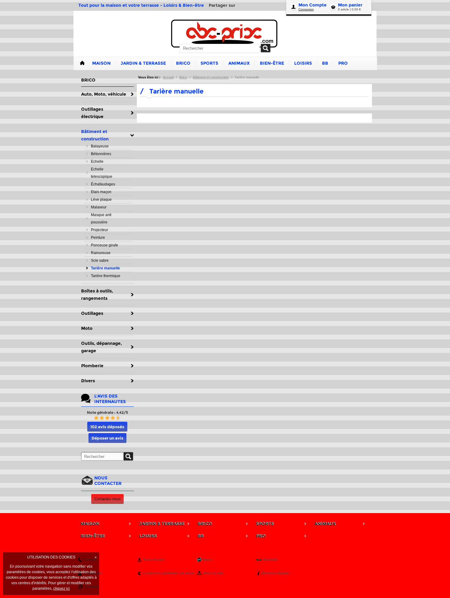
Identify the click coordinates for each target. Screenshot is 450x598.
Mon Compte (312, 5)
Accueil (168, 77)
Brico (183, 77)
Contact (90, 560)
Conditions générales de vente (168, 573)
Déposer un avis (107, 438)
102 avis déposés (107, 426)
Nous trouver (153, 560)
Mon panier (350, 5)
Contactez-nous (107, 499)
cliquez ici (61, 588)
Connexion (306, 9)
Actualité (270, 560)
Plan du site (213, 573)
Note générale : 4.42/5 (107, 412)
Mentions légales (275, 573)
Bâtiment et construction (211, 77)
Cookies (92, 587)
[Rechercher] (266, 48)
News (207, 560)
